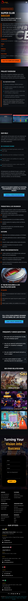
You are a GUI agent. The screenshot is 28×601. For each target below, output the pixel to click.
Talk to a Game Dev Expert (10, 61)
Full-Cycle (16, 507)
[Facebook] (8, 593)
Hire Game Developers (18, 509)
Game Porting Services (5, 499)
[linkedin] (15, 593)
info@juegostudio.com (8, 542)
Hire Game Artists (17, 512)
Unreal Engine (4, 507)
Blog (15, 518)
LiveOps (2, 520)
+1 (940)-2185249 (7, 560)
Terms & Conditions (6, 598)
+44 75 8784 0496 (7, 573)
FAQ (15, 522)
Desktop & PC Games (18, 496)
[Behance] (17, 593)
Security (14, 599)
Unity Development (5, 505)
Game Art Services (5, 496)
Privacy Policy (24, 596)
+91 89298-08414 (7, 540)
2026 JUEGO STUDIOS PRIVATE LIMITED (13, 596)
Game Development (5, 494)
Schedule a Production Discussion (14, 195)
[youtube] (13, 593)
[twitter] (10, 593)
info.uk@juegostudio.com (8, 575)
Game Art (3, 518)
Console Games (17, 497)
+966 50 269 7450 (7, 588)
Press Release (17, 517)
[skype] (11, 593)
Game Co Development (19, 505)
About (15, 520)
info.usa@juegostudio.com (8, 562)
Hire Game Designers (18, 510)
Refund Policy (13, 598)
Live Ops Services (4, 497)
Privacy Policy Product (21, 598)
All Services (3, 501)
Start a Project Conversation (14, 321)
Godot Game (3, 509)
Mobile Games (17, 494)
